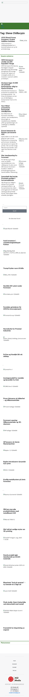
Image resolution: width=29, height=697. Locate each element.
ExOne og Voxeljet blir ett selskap (14, 348)
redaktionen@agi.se (14, 693)
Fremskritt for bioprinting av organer (14, 621)
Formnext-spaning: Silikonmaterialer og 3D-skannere (14, 416)
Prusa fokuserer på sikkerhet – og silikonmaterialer (14, 394)
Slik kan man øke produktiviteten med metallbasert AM (14, 504)
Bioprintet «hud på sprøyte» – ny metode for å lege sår (14, 576)
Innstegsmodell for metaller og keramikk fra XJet (14, 375)
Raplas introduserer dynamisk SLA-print (14, 458)
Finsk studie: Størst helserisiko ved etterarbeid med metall (14, 598)
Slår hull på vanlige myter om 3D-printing (14, 526)
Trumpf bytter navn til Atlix (14, 260)
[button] (24, 26)
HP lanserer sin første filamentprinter (14, 438)
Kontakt (14, 667)
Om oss (14, 670)
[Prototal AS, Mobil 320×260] (14, 3)
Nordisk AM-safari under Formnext (14, 282)
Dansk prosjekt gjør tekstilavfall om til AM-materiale (14, 549)
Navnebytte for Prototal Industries (14, 324)
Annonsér (14, 664)
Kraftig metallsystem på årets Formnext (14, 476)
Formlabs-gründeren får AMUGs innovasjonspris (14, 302)
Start (14, 660)
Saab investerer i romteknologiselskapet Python (14, 237)
